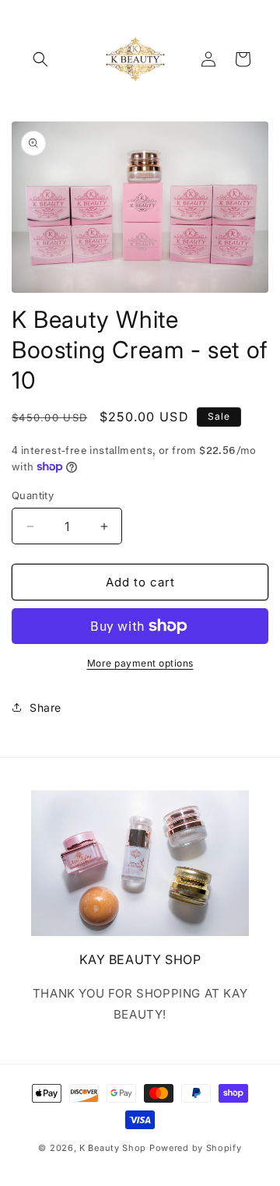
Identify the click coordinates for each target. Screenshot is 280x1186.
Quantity (33, 495)
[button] (40, 59)
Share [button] (45, 707)
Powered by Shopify (195, 1147)
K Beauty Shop (112, 1147)
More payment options (140, 663)
